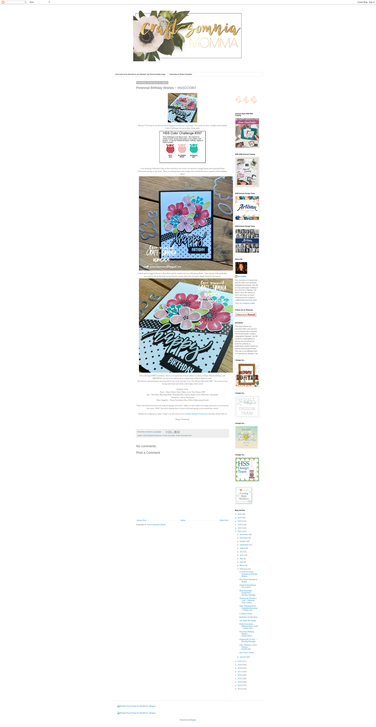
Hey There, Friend (246, 653)
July (241, 552)
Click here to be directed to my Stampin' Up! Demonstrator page (140, 74)
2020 (240, 661)
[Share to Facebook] (175, 431)
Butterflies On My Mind (248, 617)
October (243, 541)
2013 (240, 685)
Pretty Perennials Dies (184, 435)
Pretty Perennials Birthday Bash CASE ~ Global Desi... (248, 626)
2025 (240, 518)
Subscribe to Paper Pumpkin (180, 74)
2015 (240, 679)
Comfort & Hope (245, 614)
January (243, 657)
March (242, 565)
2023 (240, 525)
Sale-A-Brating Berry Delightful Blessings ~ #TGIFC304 (248, 608)
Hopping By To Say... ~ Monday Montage (248, 640)
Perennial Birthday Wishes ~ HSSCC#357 (246, 634)
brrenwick (242, 276)
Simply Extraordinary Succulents (247, 586)
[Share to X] (172, 431)
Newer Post (141, 520)
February (243, 569)
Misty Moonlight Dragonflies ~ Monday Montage (247, 593)
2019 (240, 665)
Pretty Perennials (169, 435)
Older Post (224, 520)
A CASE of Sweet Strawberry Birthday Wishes (248, 574)
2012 (240, 689)
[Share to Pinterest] (178, 431)
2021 (240, 531)
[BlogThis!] (170, 431)
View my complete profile (245, 303)
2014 (240, 682)
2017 (240, 672)
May (242, 559)
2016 (240, 675)
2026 (240, 514)
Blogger (193, 720)
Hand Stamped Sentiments (197, 414)
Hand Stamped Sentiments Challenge (178, 125)
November (244, 538)
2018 (240, 668)
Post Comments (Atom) (156, 525)
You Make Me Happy (247, 621)
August (243, 548)
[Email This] (167, 431)
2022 (240, 528)
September (244, 545)
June (242, 555)
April (242, 562)
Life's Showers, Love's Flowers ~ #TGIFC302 (248, 647)
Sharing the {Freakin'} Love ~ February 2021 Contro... (248, 600)
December (244, 534)
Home (183, 520)
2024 (240, 521)
